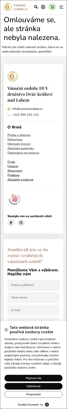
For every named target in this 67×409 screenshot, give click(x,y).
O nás (11, 162)
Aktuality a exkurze (20, 180)
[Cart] (52, 7)
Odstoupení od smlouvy (23, 153)
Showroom (14, 171)
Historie (12, 166)
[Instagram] (21, 222)
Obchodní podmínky (20, 148)
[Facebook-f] (11, 222)
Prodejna (13, 175)
